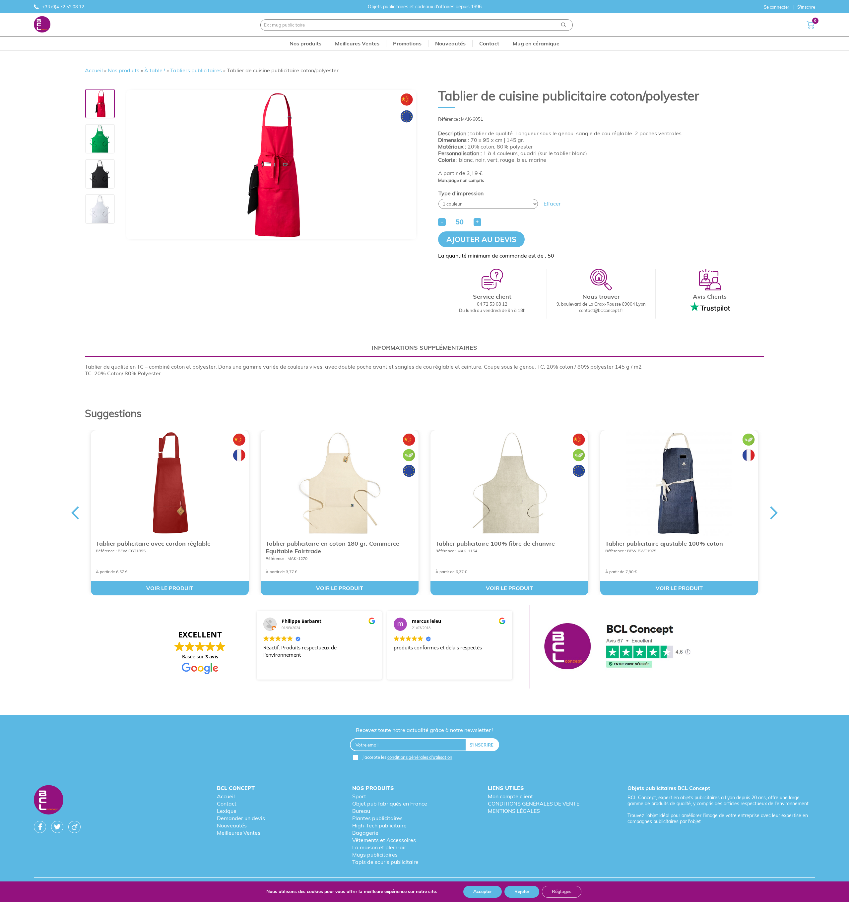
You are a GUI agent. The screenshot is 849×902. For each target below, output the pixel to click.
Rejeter (521, 891)
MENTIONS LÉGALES (514, 811)
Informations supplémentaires (424, 347)
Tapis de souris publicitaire (385, 862)
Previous (75, 512)
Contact (226, 803)
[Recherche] (563, 25)
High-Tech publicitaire (379, 825)
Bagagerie (365, 832)
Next (774, 512)
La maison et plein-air (379, 847)
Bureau (361, 811)
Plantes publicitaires (377, 818)
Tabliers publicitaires (196, 70)
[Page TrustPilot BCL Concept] (617, 647)
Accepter (482, 891)
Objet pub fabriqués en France (389, 803)
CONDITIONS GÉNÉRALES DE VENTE (533, 803)
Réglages (561, 891)
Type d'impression (461, 193)
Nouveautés (232, 825)
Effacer (552, 203)
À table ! (154, 70)
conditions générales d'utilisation (419, 757)
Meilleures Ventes (238, 832)
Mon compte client (510, 796)
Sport (359, 796)
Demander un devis (241, 818)
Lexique (226, 811)
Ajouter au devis (481, 239)
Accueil (94, 70)
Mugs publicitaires (375, 854)
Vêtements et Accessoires (384, 840)
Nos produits (123, 70)
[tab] (424, 347)
